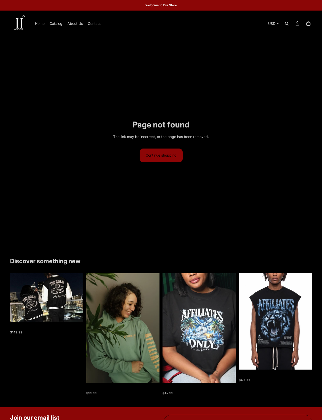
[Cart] (308, 23)
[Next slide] (75, 297)
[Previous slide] (17, 297)
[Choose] (75, 314)
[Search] (286, 23)
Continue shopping (161, 155)
